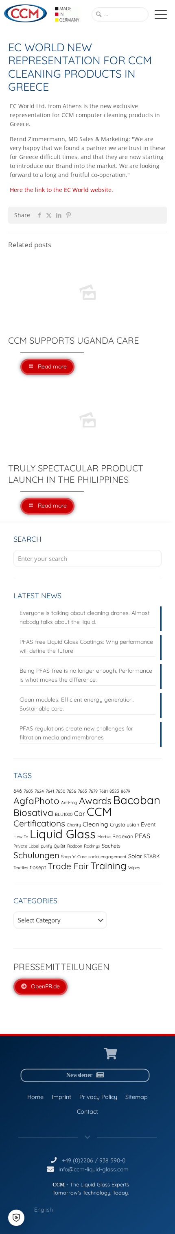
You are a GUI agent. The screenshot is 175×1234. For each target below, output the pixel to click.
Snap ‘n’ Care (74, 856)
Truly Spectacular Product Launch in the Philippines (75, 473)
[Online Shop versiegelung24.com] (110, 1054)
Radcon (74, 846)
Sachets (111, 845)
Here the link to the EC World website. (61, 190)
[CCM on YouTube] (78, 1054)
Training (108, 865)
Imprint (61, 1097)
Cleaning (95, 824)
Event (148, 824)
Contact (87, 1111)
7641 (50, 791)
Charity (74, 825)
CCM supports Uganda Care (73, 340)
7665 (82, 791)
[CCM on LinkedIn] (63, 1054)
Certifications (39, 823)
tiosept (38, 867)
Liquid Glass (63, 833)
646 (17, 790)
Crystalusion (124, 824)
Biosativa (33, 812)
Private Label (26, 846)
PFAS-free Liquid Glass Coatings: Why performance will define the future (86, 646)
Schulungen (36, 855)
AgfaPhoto (36, 801)
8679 (125, 791)
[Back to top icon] (158, 1217)
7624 (39, 791)
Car (79, 813)
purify (46, 846)
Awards (95, 801)
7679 (93, 791)
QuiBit (60, 846)
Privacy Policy (98, 1097)
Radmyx (92, 846)
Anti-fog (69, 802)
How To (20, 836)
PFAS (142, 836)
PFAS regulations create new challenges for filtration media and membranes (76, 733)
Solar (135, 856)
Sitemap (136, 1097)
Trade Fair (68, 866)
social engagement (107, 856)
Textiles (20, 867)
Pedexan (122, 836)
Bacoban (136, 800)
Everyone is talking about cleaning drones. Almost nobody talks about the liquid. (85, 617)
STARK (152, 856)
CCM (99, 811)
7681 (103, 791)
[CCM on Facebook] (93, 1054)
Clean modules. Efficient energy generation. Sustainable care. (77, 704)
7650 (60, 791)
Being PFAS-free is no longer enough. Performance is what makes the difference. (86, 675)
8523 (114, 791)
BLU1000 (63, 814)
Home (35, 1097)
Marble (104, 836)
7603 (28, 791)
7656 (71, 791)
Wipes (134, 867)
